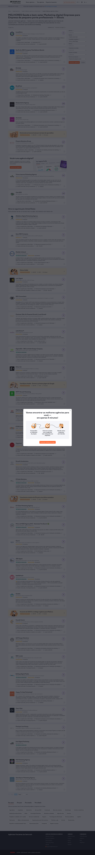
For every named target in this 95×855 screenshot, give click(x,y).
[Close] (70, 410)
